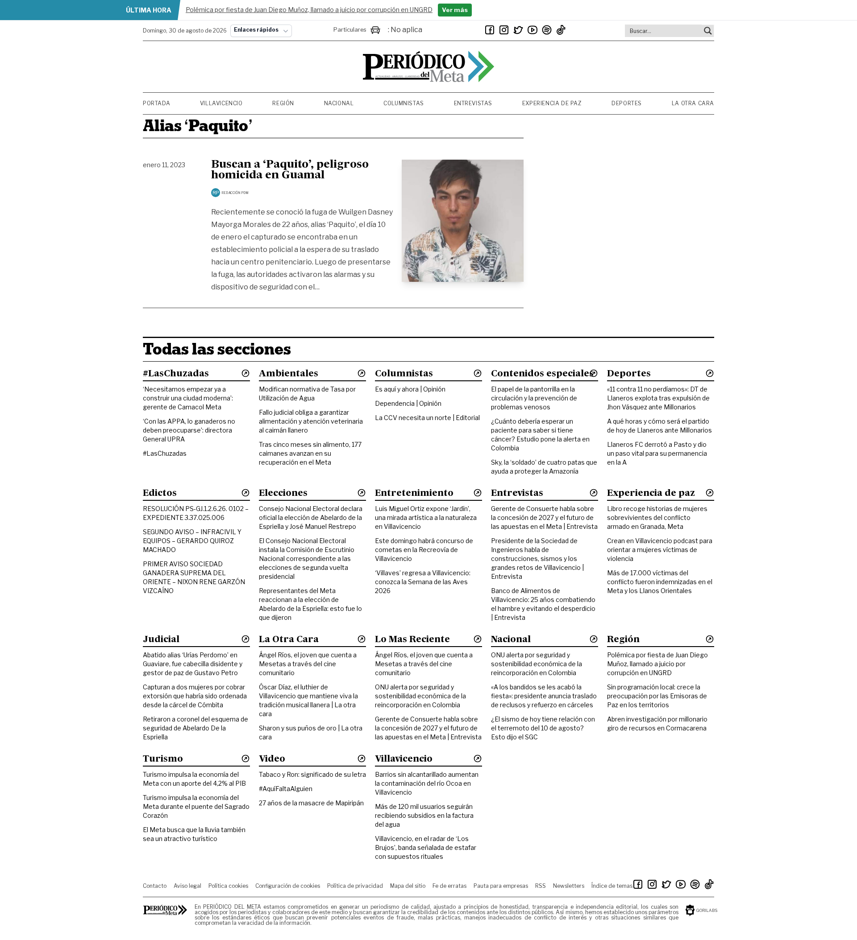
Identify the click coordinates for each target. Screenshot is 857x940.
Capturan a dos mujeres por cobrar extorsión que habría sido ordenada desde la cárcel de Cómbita (195, 696)
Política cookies (228, 885)
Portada (156, 103)
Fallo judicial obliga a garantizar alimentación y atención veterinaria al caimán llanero (311, 421)
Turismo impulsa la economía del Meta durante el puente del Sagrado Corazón (196, 806)
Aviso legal (187, 885)
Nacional (339, 103)
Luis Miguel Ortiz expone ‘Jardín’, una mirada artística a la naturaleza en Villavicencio (426, 517)
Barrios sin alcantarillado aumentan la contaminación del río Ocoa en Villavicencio (426, 783)
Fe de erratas (449, 885)
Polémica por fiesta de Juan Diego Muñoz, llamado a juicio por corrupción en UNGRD (657, 663)
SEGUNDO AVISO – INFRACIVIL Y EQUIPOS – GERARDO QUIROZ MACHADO (192, 540)
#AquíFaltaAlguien (285, 788)
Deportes (627, 103)
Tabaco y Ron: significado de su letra (312, 774)
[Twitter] (518, 30)
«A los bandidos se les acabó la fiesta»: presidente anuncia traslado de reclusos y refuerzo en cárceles (544, 696)
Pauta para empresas (501, 885)
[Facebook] (489, 30)
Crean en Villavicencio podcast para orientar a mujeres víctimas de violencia (659, 549)
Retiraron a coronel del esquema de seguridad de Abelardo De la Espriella (195, 728)
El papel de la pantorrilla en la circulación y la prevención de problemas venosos (534, 398)
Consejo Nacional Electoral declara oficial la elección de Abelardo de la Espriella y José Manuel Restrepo (310, 517)
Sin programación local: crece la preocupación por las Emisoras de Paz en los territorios (657, 696)
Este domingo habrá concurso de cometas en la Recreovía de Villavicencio (424, 549)
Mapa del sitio (407, 885)
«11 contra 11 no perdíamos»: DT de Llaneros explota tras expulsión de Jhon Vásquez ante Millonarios (658, 398)
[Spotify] (546, 30)
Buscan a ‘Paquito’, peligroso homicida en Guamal (290, 170)
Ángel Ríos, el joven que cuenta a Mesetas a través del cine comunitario (308, 663)
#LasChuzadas (165, 453)
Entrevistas (473, 103)
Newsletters (568, 885)
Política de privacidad (355, 885)
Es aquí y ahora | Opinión (410, 389)
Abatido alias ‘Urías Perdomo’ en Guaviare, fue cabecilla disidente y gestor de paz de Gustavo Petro (192, 663)
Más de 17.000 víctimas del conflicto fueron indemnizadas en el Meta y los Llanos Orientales (659, 581)
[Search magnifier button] (708, 31)
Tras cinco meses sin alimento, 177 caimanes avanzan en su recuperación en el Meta (310, 453)
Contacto (154, 885)
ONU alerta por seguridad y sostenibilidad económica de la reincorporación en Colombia (420, 696)
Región (283, 103)
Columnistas (403, 103)
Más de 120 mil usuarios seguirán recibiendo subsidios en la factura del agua (424, 815)
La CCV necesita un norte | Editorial (427, 417)
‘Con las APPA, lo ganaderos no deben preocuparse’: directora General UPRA (189, 430)
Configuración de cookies (287, 885)
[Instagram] (504, 30)
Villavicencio (221, 103)
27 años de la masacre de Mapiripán (311, 803)
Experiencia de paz (552, 103)
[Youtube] (532, 30)
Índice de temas (611, 885)
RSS (540, 885)
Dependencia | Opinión (408, 403)
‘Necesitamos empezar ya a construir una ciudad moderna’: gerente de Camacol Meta (188, 398)
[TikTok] (561, 30)
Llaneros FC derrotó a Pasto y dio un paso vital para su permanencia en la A (657, 453)
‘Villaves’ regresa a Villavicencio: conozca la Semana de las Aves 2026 (422, 581)
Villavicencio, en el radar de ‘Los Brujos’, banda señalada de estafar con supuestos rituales (425, 847)
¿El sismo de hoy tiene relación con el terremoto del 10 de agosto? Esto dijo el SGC (543, 728)
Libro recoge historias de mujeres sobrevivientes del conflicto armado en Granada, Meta (657, 517)
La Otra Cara (693, 103)
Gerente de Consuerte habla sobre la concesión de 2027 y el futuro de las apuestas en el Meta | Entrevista (544, 517)
